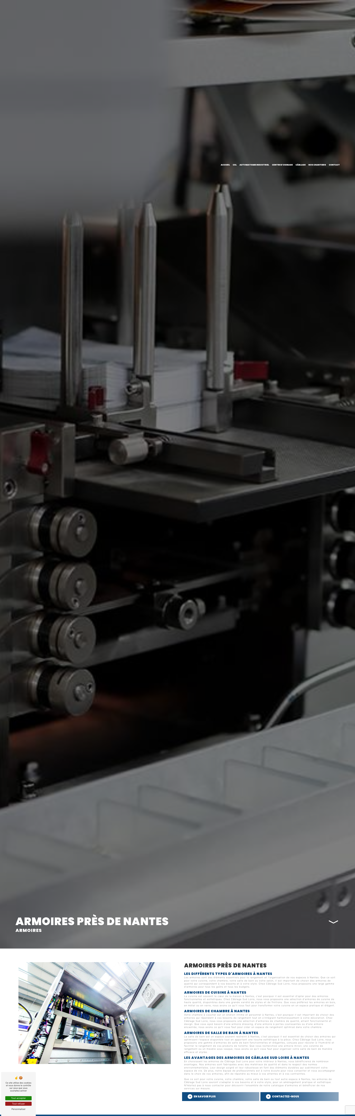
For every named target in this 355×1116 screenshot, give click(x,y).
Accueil (225, 164)
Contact (334, 164)
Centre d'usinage (282, 164)
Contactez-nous (285, 1096)
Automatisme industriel (254, 164)
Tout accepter (18, 1098)
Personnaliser (19, 1109)
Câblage (301, 164)
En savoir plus (205, 1096)
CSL (235, 164)
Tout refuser (18, 1103)
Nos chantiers (317, 164)
